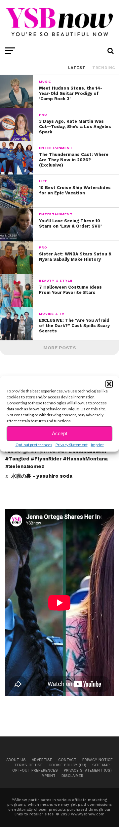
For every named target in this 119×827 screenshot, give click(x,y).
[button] (109, 383)
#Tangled (17, 459)
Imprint (97, 444)
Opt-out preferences (34, 444)
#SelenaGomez (24, 466)
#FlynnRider (46, 459)
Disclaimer (72, 776)
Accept (59, 433)
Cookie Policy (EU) (67, 765)
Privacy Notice (97, 760)
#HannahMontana (85, 459)
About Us (16, 760)
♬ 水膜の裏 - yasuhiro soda (38, 476)
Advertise (42, 760)
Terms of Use (28, 765)
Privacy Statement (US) (88, 770)
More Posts (59, 347)
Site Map (101, 765)
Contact (67, 760)
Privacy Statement (72, 444)
